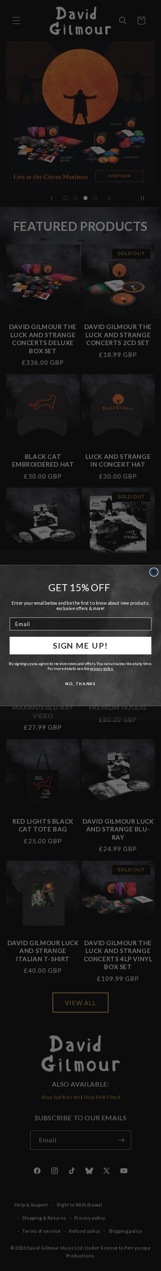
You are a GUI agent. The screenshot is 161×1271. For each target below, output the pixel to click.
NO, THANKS (80, 683)
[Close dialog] (154, 572)
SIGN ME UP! (80, 645)
